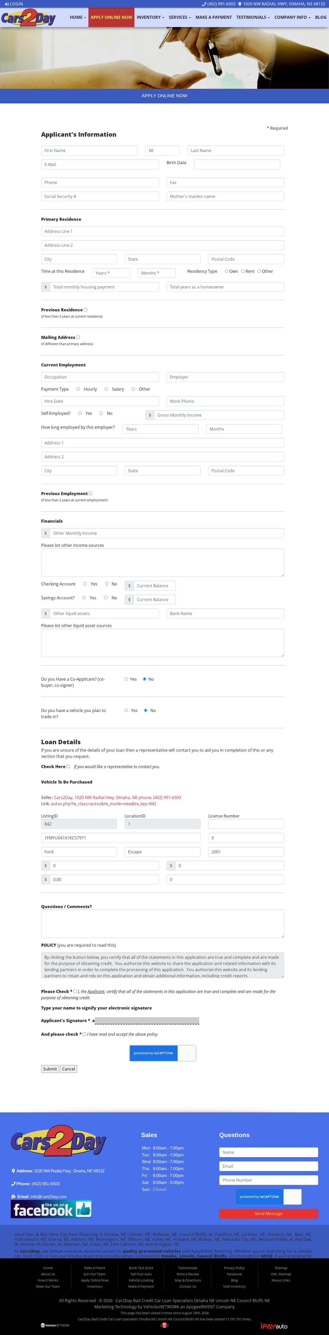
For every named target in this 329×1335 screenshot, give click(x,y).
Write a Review (188, 1274)
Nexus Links (281, 1280)
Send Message (268, 1213)
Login (16, 4)
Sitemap (281, 1268)
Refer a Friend (94, 1268)
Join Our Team (94, 1274)
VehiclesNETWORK (161, 1307)
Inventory (149, 17)
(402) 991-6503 (220, 4)
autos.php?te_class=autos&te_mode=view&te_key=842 (103, 803)
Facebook (234, 1274)
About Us (48, 1274)
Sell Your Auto (141, 1274)
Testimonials (251, 17)
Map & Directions (188, 1280)
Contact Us (187, 1286)
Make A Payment (214, 17)
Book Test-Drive (141, 1268)
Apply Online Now (111, 17)
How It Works (48, 1280)
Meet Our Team (48, 1286)
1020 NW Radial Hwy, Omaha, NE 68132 (283, 4)
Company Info (291, 17)
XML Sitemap (281, 1274)
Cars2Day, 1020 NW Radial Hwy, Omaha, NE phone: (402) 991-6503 (117, 797)
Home (77, 17)
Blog (321, 17)
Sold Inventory (234, 1286)
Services (178, 17)
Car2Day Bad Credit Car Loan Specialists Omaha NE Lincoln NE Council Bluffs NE (193, 1300)
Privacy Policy (234, 1268)
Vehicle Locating (141, 1280)
